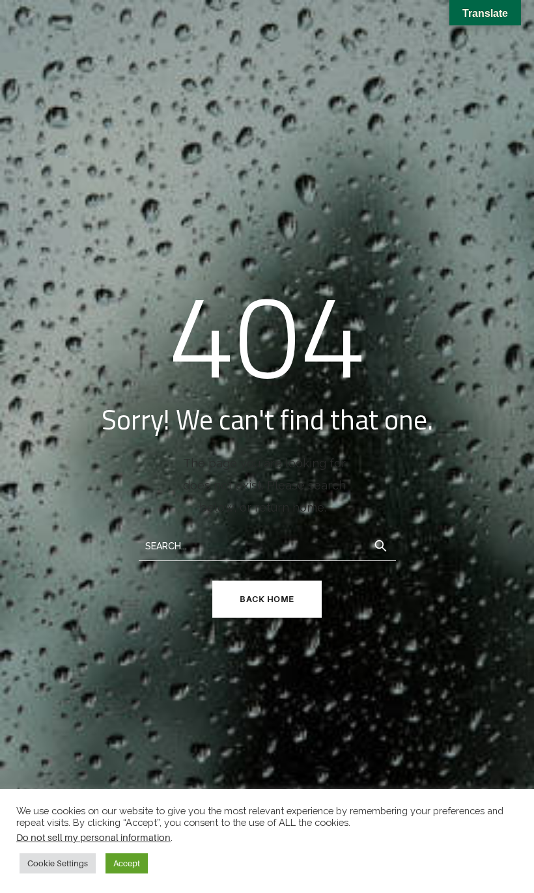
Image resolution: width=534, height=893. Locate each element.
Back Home (267, 599)
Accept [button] (126, 863)
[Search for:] (267, 545)
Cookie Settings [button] (57, 863)
